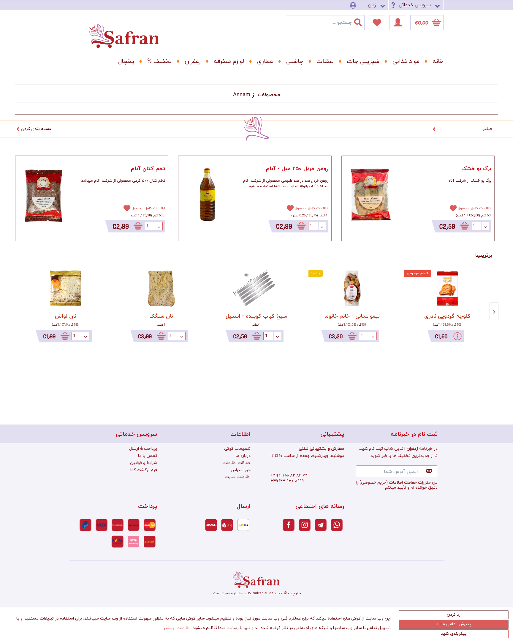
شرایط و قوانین (143, 463)
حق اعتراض (241, 470)
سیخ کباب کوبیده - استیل (256, 316)
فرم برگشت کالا (143, 470)
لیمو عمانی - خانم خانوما (352, 316)
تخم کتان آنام (148, 168)
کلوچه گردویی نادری (447, 316)
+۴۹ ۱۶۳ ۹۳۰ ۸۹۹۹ (287, 481)
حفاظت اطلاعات (237, 463)
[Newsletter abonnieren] (429, 471)
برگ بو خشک (476, 168)
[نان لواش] (65, 288)
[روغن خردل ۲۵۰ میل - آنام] (206, 195)
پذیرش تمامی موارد (453, 624)
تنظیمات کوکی (237, 449)
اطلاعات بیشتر (177, 628)
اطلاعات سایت (238, 477)
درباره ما (243, 456)
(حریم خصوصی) (374, 482)
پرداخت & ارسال (143, 449)
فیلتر (487, 129)
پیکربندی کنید (454, 633)
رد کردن (453, 614)
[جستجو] (362, 21)
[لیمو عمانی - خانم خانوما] (352, 288)
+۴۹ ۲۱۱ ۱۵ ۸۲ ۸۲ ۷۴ (289, 475)
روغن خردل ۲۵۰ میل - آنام (297, 168)
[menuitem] (369, 5)
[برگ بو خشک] (370, 195)
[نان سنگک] (161, 288)
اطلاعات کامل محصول (148, 208)
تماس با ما (147, 456)
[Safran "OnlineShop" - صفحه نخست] (124, 30)
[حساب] (398, 22)
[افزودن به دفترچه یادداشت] (124, 207)
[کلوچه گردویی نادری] (447, 288)
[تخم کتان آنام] (43, 195)
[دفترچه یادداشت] (377, 22)
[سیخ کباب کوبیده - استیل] (256, 288)
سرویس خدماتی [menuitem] (415, 5)
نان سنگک (161, 316)
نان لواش (65, 316)
